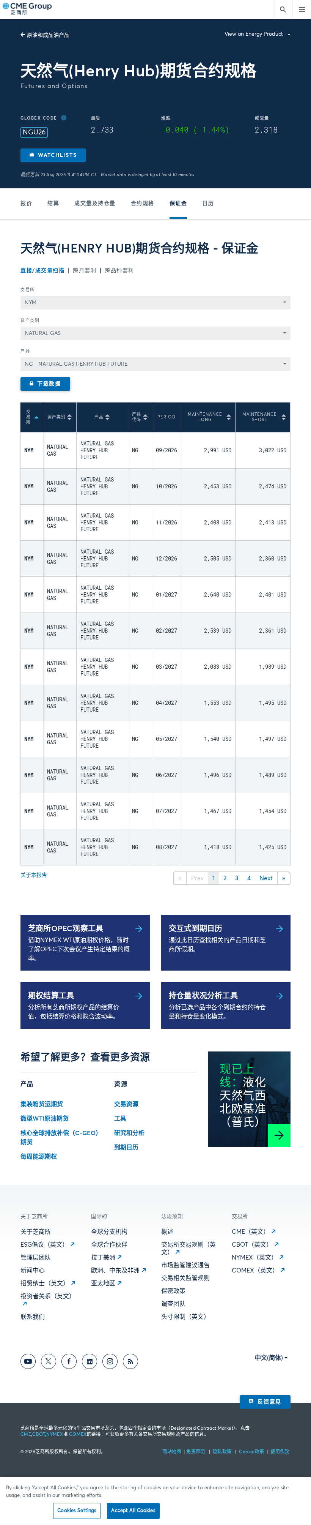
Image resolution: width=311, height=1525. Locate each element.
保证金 (178, 203)
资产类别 (29, 321)
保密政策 (173, 1291)
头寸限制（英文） (185, 1317)
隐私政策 (223, 1452)
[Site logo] (27, 9)
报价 (26, 203)
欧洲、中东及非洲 (115, 1271)
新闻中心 (32, 1271)
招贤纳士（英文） (44, 1283)
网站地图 (172, 1452)
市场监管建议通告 (185, 1265)
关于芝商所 (35, 1232)
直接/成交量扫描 (42, 270)
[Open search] (282, 9)
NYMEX (54, 1434)
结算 (53, 203)
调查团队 (173, 1304)
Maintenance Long (205, 417)
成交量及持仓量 (95, 203)
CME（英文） (250, 1232)
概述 (167, 1232)
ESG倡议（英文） (44, 1245)
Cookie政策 (251, 1452)
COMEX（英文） (255, 1271)
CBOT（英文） (252, 1245)
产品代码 (136, 417)
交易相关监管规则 (185, 1278)
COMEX (78, 1434)
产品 (25, 351)
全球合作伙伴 (109, 1245)
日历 (208, 203)
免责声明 (196, 1452)
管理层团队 (35, 1258)
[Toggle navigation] (301, 9)
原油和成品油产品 (48, 35)
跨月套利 (84, 270)
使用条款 (279, 1452)
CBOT (38, 1434)
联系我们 (32, 1317)
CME (25, 1434)
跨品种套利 (119, 270)
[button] (53, 155)
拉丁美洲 (103, 1258)
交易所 (27, 290)
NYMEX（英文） (254, 1258)
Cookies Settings (76, 1510)
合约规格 (142, 203)
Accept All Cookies (133, 1510)
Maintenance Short (259, 417)
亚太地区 (103, 1283)
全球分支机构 (109, 1232)
